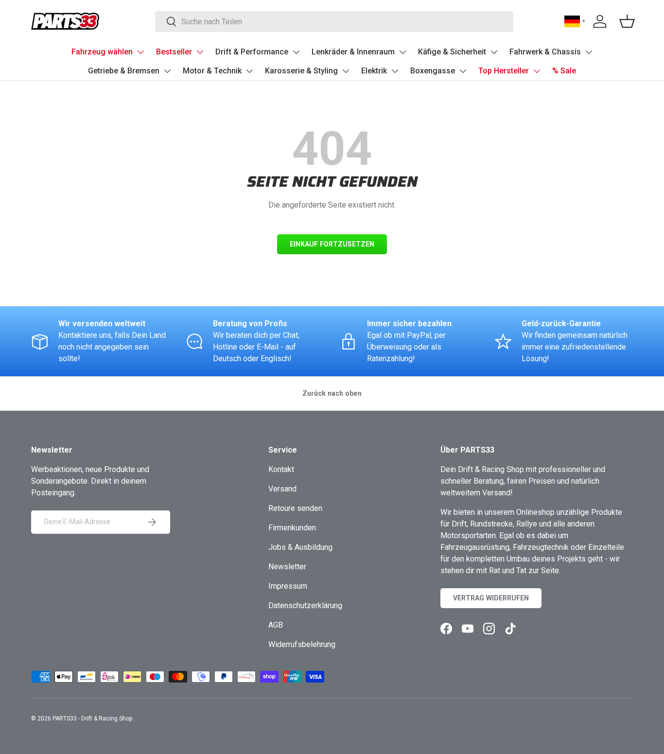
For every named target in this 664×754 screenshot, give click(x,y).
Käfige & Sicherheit (452, 51)
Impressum (287, 586)
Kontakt (281, 469)
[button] (627, 21)
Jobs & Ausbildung (300, 547)
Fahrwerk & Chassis (545, 51)
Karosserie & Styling (301, 70)
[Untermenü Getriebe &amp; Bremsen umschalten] (167, 71)
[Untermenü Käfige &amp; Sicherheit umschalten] (494, 52)
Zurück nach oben (332, 393)
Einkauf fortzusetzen (332, 244)
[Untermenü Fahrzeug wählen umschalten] (140, 52)
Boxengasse (432, 70)
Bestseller (174, 51)
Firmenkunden (292, 527)
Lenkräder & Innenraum (353, 51)
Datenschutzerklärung (305, 605)
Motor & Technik (212, 70)
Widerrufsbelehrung (301, 644)
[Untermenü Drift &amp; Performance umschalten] (296, 52)
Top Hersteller (503, 70)
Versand (282, 488)
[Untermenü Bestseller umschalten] (200, 52)
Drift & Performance (251, 51)
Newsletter (287, 566)
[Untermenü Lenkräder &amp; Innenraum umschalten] (402, 52)
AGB (275, 625)
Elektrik (374, 70)
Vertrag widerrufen (491, 598)
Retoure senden (295, 508)
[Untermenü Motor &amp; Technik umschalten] (249, 71)
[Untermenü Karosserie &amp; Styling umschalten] (345, 71)
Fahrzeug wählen (102, 51)
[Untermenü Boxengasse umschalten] (463, 71)
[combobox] (334, 21)
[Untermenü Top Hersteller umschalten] (536, 71)
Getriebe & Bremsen (123, 70)
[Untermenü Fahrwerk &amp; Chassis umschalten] (588, 52)
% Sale (564, 70)
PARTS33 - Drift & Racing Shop (92, 718)
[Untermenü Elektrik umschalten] (395, 71)
